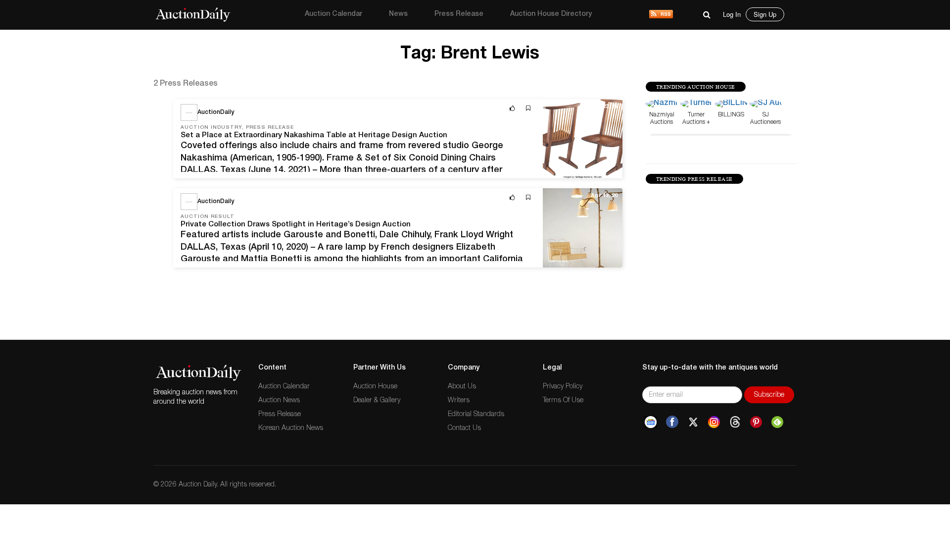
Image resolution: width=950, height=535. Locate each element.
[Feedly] (777, 422)
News (398, 14)
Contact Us (464, 428)
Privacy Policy (562, 386)
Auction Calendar (333, 14)
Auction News (279, 400)
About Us (462, 386)
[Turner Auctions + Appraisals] (696, 104)
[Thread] (735, 422)
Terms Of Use (563, 400)
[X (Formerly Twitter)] (693, 422)
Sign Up (765, 14)
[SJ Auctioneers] (766, 104)
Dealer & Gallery (376, 400)
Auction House (375, 386)
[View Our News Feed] (661, 15)
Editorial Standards (476, 414)
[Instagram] (714, 422)
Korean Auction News (290, 428)
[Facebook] (672, 422)
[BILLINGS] (731, 104)
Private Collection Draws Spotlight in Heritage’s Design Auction (296, 224)
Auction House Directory (551, 14)
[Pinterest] (756, 422)
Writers (459, 400)
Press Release (458, 14)
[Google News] (651, 422)
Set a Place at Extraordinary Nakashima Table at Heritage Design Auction (314, 135)
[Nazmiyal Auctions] (662, 104)
